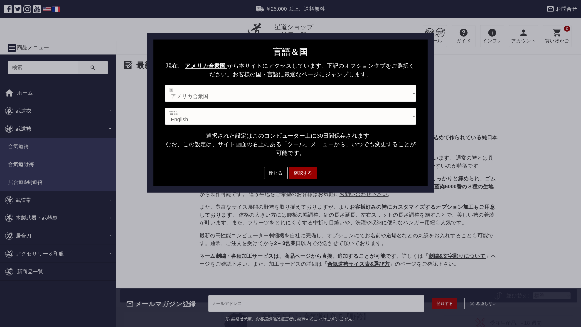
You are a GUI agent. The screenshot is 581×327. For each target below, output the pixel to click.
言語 (173, 113)
